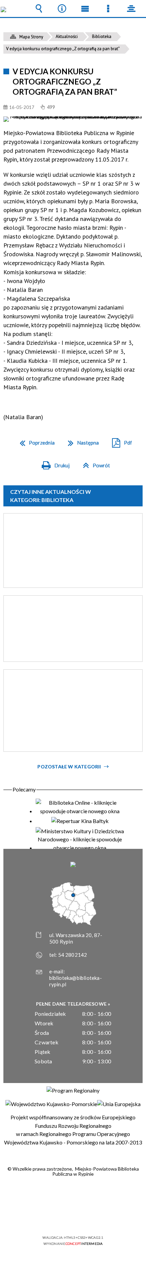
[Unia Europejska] (119, 1104)
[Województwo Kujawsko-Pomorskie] (51, 1104)
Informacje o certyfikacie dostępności (73, 1194)
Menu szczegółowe (108, 8)
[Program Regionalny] (73, 1090)
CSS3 (72, 1218)
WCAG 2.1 (94, 1217)
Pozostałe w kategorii (69, 766)
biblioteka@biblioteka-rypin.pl (75, 981)
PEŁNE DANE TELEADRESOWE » (73, 1004)
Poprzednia (34, 440)
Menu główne (85, 8)
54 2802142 (72, 955)
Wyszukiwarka (39, 8)
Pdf (119, 440)
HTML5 (62, 1218)
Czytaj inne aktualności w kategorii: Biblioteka (50, 495)
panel (131, 8)
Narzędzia (62, 8)
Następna (80, 440)
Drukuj (53, 463)
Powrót (93, 463)
